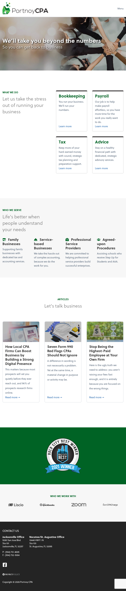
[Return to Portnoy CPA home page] (25, 8)
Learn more (71, 126)
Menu (120, 8)
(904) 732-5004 (12, 555)
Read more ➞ (21, 397)
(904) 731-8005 (12, 551)
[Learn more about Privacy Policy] (11, 574)
